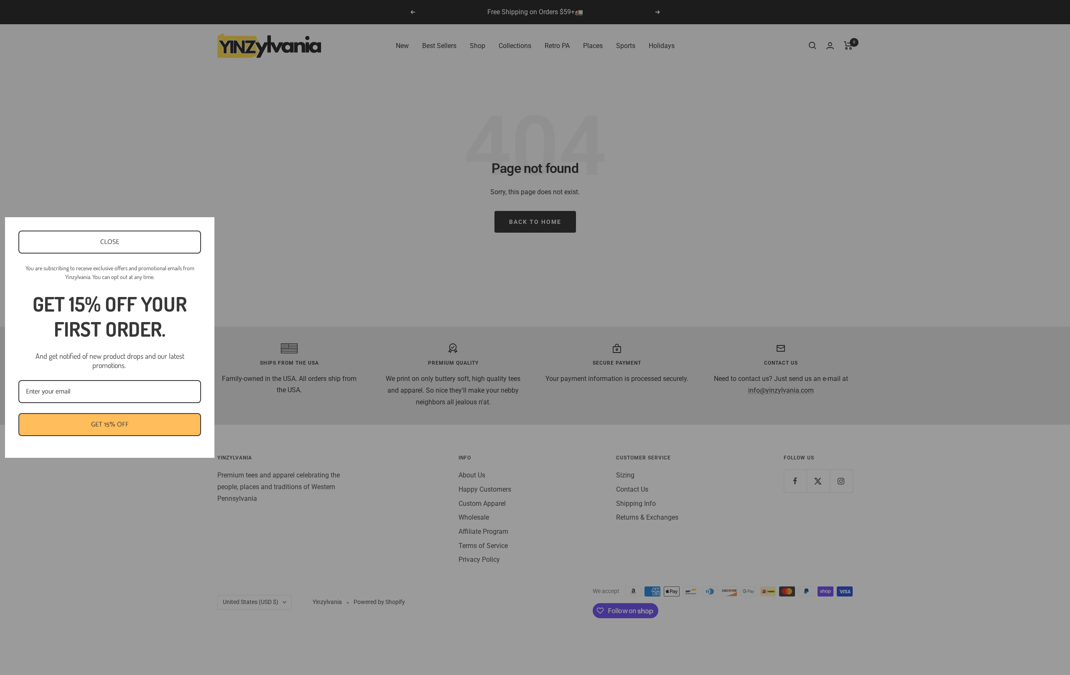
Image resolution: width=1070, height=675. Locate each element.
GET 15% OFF (110, 424)
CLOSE (109, 242)
